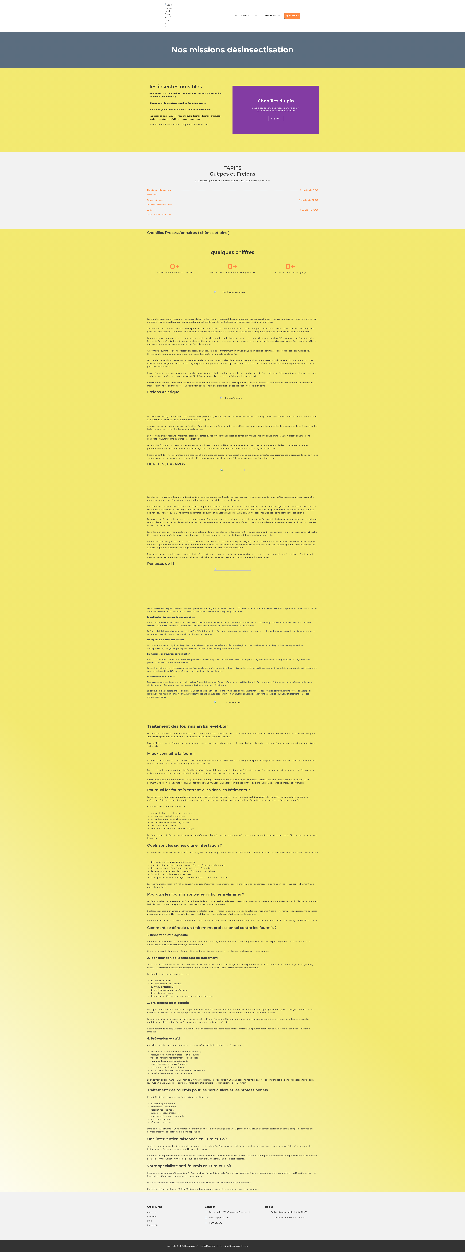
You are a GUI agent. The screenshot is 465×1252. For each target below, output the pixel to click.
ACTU (257, 15)
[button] (235, 109)
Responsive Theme (238, 1246)
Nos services (241, 15)
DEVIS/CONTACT (273, 15)
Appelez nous (292, 16)
